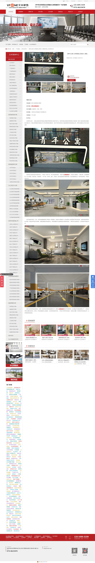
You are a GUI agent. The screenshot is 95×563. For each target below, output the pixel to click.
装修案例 (20, 11)
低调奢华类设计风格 (14, 143)
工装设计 (15, 486)
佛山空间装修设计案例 (14, 296)
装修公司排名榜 (13, 525)
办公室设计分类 (12, 185)
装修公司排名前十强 (14, 398)
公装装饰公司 (13, 527)
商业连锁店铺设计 (13, 105)
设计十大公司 (10, 430)
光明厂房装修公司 (13, 227)
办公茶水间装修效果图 (14, 194)
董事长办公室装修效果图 (15, 208)
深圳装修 (18, 460)
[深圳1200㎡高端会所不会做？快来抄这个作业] (65, 354)
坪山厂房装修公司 (13, 272)
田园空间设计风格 (13, 152)
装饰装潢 (8, 422)
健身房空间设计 (13, 99)
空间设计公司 (14, 506)
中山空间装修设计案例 (14, 291)
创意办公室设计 (14, 517)
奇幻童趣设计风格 (13, 149)
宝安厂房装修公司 (13, 249)
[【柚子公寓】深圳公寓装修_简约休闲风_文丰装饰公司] (48, 330)
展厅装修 (17, 403)
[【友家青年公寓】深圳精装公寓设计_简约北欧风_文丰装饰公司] (81, 330)
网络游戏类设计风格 (14, 126)
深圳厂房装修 (16, 479)
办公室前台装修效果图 (14, 188)
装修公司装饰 (13, 441)
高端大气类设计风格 (14, 140)
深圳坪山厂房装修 (14, 489)
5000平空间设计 (13, 179)
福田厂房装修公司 (13, 238)
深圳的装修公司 (10, 389)
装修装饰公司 (12, 391)
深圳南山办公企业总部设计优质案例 (83, 362)
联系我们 (49, 537)
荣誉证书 (70, 11)
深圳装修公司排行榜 (14, 423)
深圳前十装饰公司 (14, 396)
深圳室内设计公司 (16, 420)
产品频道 (18, 48)
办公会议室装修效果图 (14, 197)
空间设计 (30, 537)
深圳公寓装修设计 (35, 106)
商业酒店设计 (12, 79)
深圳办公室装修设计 (13, 470)
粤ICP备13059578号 (34, 538)
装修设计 (9, 427)
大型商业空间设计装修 (14, 181)
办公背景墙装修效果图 (14, 200)
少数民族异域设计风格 (14, 155)
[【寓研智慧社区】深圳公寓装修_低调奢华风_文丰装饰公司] (65, 330)
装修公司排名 (14, 455)
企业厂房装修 (15, 477)
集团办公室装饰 (12, 505)
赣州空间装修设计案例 (14, 299)
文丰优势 (50, 11)
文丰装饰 (14, 467)
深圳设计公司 (14, 465)
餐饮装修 (14, 456)
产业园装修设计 (13, 71)
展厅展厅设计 (17, 432)
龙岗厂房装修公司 (13, 255)
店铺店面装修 (9, 432)
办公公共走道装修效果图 (15, 211)
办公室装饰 (16, 529)
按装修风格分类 (12, 114)
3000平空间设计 (13, 176)
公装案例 (23, 537)
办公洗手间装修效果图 (14, 203)
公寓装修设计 (67, 174)
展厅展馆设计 (16, 530)
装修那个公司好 (13, 408)
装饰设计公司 (13, 468)
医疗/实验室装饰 (13, 85)
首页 (13, 48)
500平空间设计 (13, 167)
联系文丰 (86, 1)
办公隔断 (9, 477)
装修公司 (11, 392)
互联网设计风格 (13, 118)
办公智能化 (16, 537)
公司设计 (9, 425)
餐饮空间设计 (12, 74)
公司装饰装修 (9, 387)
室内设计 (11, 411)
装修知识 (60, 11)
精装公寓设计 (12, 76)
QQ (66, 538)
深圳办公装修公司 (15, 415)
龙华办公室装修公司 (14, 264)
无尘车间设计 (12, 499)
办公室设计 (12, 62)
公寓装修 (21, 44)
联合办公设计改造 (13, 108)
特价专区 (10, 335)
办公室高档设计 (13, 496)
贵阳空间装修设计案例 (14, 282)
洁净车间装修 (12, 522)
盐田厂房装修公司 (13, 261)
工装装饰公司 (9, 429)
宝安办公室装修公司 (14, 247)
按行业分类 (24, 48)
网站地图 (73, 1)
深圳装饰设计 (12, 439)
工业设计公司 (15, 472)
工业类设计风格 (13, 132)
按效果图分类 (12, 303)
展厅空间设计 (12, 65)
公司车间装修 (10, 449)
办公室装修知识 (19, 536)
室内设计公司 (13, 413)
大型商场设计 (12, 91)
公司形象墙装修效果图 (14, 217)
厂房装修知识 (37, 536)
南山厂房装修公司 (13, 244)
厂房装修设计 (12, 68)
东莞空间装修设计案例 (14, 285)
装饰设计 (14, 474)
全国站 (67, 1)
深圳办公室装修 (13, 394)
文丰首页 (11, 11)
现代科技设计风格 (13, 138)
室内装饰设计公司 (15, 475)
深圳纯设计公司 (12, 463)
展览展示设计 (14, 458)
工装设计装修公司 (11, 493)
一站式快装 (54, 536)
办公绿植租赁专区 (13, 339)
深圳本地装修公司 (13, 221)
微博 (70, 538)
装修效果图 (8, 537)
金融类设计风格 (13, 120)
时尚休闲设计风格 (13, 160)
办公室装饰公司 (10, 512)
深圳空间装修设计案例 (14, 279)
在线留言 (80, 11)
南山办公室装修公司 (14, 241)
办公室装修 (16, 430)
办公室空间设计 (14, 446)
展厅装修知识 (46, 536)
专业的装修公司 (15, 427)
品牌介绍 (30, 11)
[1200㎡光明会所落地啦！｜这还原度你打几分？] (48, 354)
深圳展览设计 (17, 429)
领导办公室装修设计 (11, 434)
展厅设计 (11, 482)
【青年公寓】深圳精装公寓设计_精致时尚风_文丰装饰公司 (41, 48)
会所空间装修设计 (13, 88)
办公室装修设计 (32, 44)
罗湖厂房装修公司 (13, 232)
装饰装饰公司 (14, 436)
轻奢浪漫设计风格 (13, 157)
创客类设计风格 (13, 129)
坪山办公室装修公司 (14, 269)
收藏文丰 (80, 1)
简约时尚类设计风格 (14, 146)
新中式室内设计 (10, 417)
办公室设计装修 (15, 425)
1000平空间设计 (13, 170)
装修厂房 (11, 406)
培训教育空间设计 (13, 94)
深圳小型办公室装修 (13, 484)
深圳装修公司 (15, 44)
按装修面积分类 (12, 164)
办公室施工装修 (10, 462)
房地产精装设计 (13, 82)
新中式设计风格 (13, 135)
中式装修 (16, 449)
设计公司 (15, 401)
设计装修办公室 (15, 510)
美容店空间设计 (13, 102)
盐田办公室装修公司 (14, 258)
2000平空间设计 (13, 173)
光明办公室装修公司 (14, 224)
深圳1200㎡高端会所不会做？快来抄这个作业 (69, 360)
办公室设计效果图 (13, 111)
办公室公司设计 (12, 444)
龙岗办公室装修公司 (14, 252)
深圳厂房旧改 (12, 524)
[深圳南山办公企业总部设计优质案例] (81, 355)
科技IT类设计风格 (13, 123)
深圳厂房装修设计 (15, 448)
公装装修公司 (12, 520)
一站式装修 (13, 418)
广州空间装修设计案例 (14, 288)
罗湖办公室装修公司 (14, 229)
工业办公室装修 (13, 501)
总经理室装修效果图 (14, 205)
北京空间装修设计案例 (14, 293)
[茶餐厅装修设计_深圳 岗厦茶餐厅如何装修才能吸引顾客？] (32, 354)
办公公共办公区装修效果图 (15, 214)
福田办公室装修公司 (14, 235)
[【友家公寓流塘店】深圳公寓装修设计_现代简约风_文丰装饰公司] (32, 330)
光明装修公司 (29, 536)
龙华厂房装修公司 (13, 267)
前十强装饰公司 (15, 491)
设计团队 (40, 11)
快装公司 (11, 513)
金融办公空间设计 (13, 96)
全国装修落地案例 (13, 276)
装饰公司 (16, 399)
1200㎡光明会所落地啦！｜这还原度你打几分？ (53, 360)
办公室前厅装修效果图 (14, 191)
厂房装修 (26, 44)
